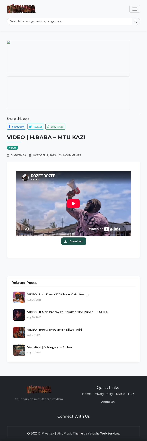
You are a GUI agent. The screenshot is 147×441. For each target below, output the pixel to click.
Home (86, 394)
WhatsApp (57, 126)
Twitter (37, 126)
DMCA (120, 394)
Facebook (17, 126)
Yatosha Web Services (103, 433)
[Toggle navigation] (134, 9)
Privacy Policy (103, 394)
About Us (108, 402)
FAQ (131, 394)
